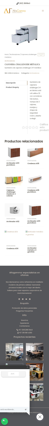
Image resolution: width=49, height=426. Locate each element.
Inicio (7, 54)
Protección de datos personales (24, 308)
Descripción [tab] (11, 83)
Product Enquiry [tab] (12, 87)
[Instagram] (22, 299)
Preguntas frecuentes (24, 311)
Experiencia (24, 323)
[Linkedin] (19, 299)
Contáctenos (24, 326)
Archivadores (15, 54)
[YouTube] (26, 299)
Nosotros (24, 320)
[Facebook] (29, 299)
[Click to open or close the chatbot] (39, 416)
